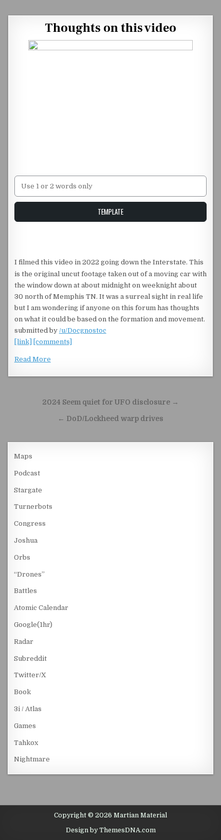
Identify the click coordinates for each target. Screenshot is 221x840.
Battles (25, 591)
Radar (23, 641)
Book (22, 692)
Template (110, 211)
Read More (32, 359)
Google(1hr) (33, 624)
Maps (23, 456)
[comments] (52, 342)
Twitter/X (30, 675)
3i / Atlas (28, 709)
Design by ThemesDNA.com (111, 830)
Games (25, 726)
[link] (23, 342)
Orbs (22, 557)
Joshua (26, 540)
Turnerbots (33, 506)
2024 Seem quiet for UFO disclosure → (110, 402)
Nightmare (32, 759)
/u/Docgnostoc (82, 330)
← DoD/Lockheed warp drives (110, 419)
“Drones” (29, 574)
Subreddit (30, 658)
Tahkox (26, 743)
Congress (30, 523)
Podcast (27, 473)
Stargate (28, 490)
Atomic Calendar (41, 608)
